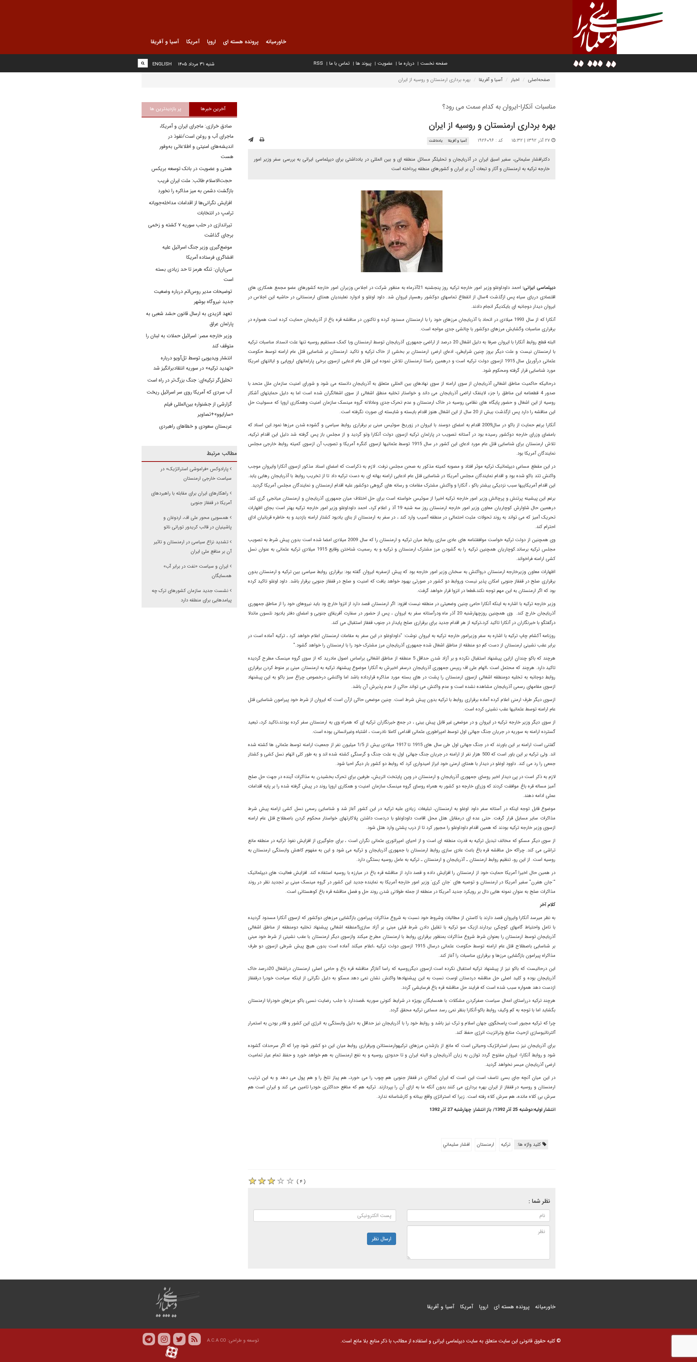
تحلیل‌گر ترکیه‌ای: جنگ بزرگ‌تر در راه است (190, 380)
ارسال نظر (381, 1239)
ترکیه (505, 1144)
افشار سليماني (456, 1144)
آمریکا (466, 1306)
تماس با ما (339, 63)
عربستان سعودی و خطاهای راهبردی (196, 426)
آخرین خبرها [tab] (213, 109)
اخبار (515, 80)
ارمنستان (485, 1144)
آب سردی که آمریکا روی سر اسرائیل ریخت (190, 392)
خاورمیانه (545, 1306)
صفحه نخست (434, 63)
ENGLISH (162, 64)
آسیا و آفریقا (490, 80)
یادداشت (436, 141)
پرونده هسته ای (512, 1306)
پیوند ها (363, 63)
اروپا (483, 1306)
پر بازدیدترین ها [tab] (165, 109)
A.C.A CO (216, 1340)
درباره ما (406, 63)
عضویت (385, 63)
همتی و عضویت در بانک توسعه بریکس (192, 169)
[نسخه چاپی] (262, 140)
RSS (318, 63)
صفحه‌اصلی (539, 80)
